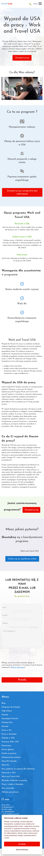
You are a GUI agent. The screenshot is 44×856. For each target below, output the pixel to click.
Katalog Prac (7, 722)
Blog (3, 703)
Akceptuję (22, 844)
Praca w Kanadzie (9, 734)
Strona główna (8, 749)
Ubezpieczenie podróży (11, 757)
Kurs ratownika (8, 788)
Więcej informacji (17, 667)
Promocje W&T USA (10, 742)
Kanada (5, 715)
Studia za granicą (9, 753)
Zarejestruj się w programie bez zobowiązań (22, 192)
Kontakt (5, 726)
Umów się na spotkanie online (22, 559)
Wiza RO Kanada (9, 761)
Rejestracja (6, 746)
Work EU (5, 765)
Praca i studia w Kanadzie (12, 784)
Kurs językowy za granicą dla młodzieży (18, 769)
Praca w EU (7, 730)
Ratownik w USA (9, 773)
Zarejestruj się (22, 58)
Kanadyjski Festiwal (10, 719)
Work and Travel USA (11, 776)
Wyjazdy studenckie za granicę (14, 780)
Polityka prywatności (10, 792)
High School (7, 711)
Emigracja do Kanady (11, 707)
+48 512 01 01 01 (22, 596)
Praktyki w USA (8, 738)
